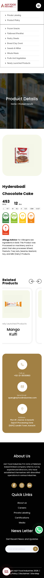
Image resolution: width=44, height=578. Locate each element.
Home (14, 104)
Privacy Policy (11, 573)
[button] (38, 5)
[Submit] (35, 549)
